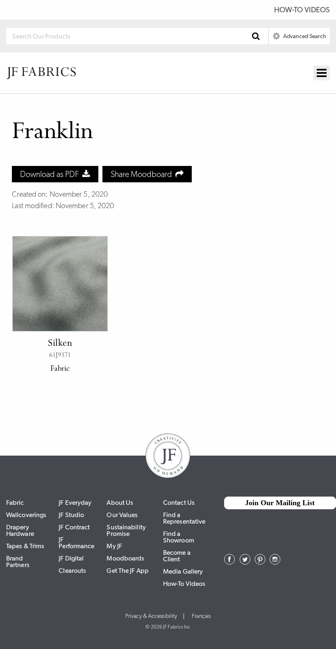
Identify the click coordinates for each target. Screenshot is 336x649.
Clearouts (72, 570)
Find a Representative (184, 518)
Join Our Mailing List (280, 503)
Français (201, 616)
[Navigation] (322, 73)
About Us (120, 502)
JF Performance (76, 543)
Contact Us (179, 502)
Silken (60, 343)
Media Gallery (183, 571)
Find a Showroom (178, 537)
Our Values (122, 515)
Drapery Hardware (20, 530)
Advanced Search (304, 36)
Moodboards (125, 558)
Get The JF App (127, 570)
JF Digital (71, 558)
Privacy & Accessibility (151, 616)
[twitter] (244, 562)
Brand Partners (18, 561)
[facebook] (229, 562)
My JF (114, 546)
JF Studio (71, 515)
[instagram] (275, 562)
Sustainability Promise (126, 530)
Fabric (15, 502)
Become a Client (177, 556)
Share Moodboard (143, 174)
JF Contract (74, 527)
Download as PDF (51, 174)
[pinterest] (260, 562)
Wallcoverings (26, 515)
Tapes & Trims (25, 546)
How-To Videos (302, 10)
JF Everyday (75, 502)
